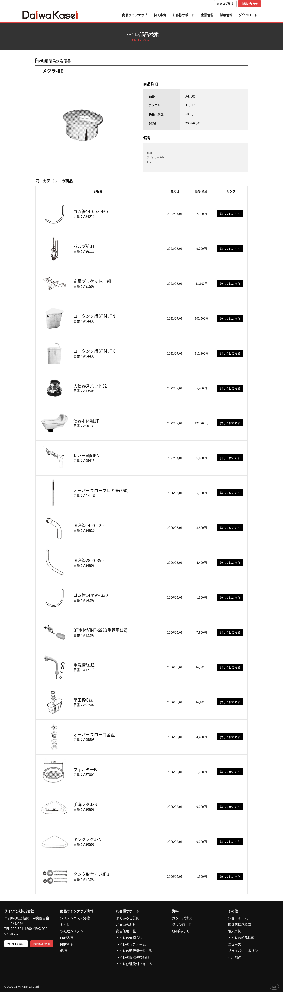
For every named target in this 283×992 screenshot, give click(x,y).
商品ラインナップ (134, 15)
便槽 (63, 950)
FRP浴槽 (66, 937)
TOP (274, 986)
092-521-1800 (21, 928)
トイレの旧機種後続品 (132, 957)
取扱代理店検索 (239, 924)
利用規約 (234, 957)
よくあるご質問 (127, 917)
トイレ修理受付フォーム (134, 963)
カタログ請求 (225, 4)
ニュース (234, 944)
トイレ (65, 924)
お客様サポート (184, 15)
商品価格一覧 (126, 930)
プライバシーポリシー (244, 950)
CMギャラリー (182, 930)
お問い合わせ (249, 4)
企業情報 (207, 15)
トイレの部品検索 (241, 937)
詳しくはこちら (230, 214)
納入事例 (160, 15)
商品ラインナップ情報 (76, 910)
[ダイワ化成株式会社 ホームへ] (50, 15)
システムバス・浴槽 (75, 917)
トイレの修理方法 (129, 937)
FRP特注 (66, 944)
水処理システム (71, 930)
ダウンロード (248, 15)
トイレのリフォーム (131, 944)
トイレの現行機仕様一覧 (134, 950)
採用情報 (226, 15)
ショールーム (238, 917)
